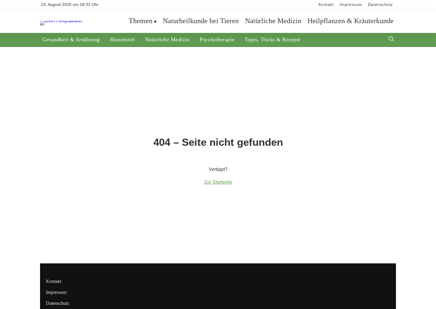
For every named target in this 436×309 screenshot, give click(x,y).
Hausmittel (122, 39)
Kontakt (326, 4)
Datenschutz (380, 4)
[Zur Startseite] (61, 20)
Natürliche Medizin (273, 21)
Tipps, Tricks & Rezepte (273, 39)
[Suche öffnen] (391, 40)
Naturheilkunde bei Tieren (201, 21)
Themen (140, 21)
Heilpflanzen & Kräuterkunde (351, 21)
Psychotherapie (217, 39)
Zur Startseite (218, 182)
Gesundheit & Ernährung (71, 39)
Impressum (351, 4)
